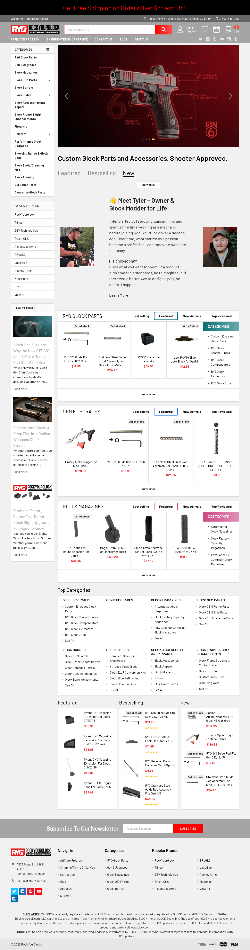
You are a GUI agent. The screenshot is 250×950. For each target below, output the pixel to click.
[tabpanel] (148, 96)
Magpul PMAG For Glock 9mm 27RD (184, 550)
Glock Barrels (23, 87)
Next (230, 96)
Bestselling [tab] (102, 172)
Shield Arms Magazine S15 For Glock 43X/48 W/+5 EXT (148, 551)
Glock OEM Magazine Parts (216, 618)
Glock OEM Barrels (76, 656)
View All (19, 294)
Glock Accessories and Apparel (30, 105)
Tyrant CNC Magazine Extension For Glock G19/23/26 (97, 763)
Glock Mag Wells (209, 683)
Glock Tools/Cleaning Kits (29, 168)
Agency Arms (23, 270)
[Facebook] (207, 39)
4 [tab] (153, 139)
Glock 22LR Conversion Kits (128, 672)
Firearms (20, 126)
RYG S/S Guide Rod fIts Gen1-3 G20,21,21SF (160, 714)
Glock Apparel (163, 666)
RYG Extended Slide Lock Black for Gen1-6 (159, 739)
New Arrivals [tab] (192, 316)
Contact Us (104, 39)
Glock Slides (22, 95)
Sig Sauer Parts (25, 184)
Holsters (20, 134)
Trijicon (19, 222)
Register (191, 31)
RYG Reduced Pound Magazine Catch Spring (160, 763)
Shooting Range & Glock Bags (31, 156)
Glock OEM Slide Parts (213, 612)
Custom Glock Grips (212, 677)
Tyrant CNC (21, 238)
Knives (158, 678)
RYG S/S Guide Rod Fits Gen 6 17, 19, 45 (76, 359)
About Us (141, 39)
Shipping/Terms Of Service (67, 39)
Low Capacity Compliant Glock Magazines (221, 559)
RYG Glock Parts (25, 57)
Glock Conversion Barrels (81, 673)
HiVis (17, 286)
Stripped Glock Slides (123, 666)
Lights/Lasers (163, 672)
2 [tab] (146, 139)
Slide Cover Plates (166, 684)
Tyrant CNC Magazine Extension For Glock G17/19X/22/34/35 (97, 740)
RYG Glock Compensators (81, 623)
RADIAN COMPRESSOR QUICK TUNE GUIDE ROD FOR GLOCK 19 (216, 466)
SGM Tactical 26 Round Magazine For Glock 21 (76, 551)
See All (69, 640)
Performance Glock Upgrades (27, 144)
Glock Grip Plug (208, 671)
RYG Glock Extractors (79, 629)
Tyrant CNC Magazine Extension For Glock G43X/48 (97, 716)
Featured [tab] (69, 172)
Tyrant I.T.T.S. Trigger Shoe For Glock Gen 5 (97, 785)
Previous (67, 96)
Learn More (118, 295)
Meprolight (21, 278)
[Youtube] (221, 39)
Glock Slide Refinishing (124, 678)
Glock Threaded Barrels (80, 667)
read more (20, 388)
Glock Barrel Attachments (81, 679)
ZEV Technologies (26, 230)
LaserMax (20, 262)
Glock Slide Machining (124, 684)
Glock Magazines (26, 72)
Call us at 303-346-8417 (31, 881)
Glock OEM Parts (25, 80)
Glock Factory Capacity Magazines (220, 543)
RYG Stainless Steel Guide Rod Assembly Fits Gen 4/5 (158, 789)
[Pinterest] (214, 39)
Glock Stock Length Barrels (82, 662)
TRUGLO (19, 254)
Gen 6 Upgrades (25, 65)
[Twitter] (200, 39)
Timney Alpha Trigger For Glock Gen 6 (81, 464)
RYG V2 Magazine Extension (148, 359)
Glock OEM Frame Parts (214, 606)
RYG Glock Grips (221, 383)
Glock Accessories (166, 660)
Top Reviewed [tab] (221, 316)
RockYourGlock (24, 214)
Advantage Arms (25, 246)
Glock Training (24, 177)
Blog (123, 39)
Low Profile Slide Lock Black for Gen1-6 (185, 359)
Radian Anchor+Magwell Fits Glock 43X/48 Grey (219, 716)
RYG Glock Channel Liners (81, 617)
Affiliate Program (25, 39)
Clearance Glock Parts (29, 192)
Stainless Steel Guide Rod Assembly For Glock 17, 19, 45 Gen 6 (112, 361)
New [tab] (128, 172)
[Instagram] (228, 39)
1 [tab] (143, 139)
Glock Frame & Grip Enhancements (27, 117)
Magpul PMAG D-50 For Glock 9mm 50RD (112, 549)
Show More (148, 184)
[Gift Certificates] (219, 29)
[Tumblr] (235, 39)
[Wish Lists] (207, 29)
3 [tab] (149, 139)
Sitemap (65, 895)
